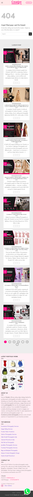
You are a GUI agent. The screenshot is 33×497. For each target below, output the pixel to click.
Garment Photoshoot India (7, 440)
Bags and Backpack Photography (9, 450)
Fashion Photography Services (8, 434)
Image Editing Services (7, 429)
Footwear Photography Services (9, 448)
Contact (18, 492)
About (13, 492)
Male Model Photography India (9, 437)
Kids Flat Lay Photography (7, 442)
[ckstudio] (16, 2)
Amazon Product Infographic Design (10, 453)
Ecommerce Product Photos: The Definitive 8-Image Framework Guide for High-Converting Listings (16, 249)
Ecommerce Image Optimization (16, 322)
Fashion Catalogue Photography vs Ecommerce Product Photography (16, 141)
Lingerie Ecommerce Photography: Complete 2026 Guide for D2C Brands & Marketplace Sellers (16, 178)
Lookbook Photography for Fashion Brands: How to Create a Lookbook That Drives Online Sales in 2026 (17, 106)
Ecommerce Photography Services (10, 426)
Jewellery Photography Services (9, 445)
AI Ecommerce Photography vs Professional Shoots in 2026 (16, 286)
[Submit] (30, 33)
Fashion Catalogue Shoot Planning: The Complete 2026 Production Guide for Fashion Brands (16, 67)
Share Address (8, 485)
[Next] (17, 344)
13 (27, 342)
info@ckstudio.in (10, 478)
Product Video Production (7, 432)
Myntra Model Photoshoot (8, 456)
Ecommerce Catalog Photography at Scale (16, 214)
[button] (2, 2)
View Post (16, 82)
